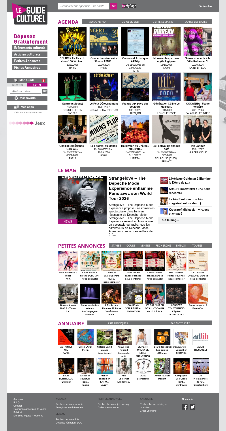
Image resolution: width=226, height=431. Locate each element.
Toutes (197, 245)
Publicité (17, 412)
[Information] (44, 80)
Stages (116, 245)
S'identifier (205, 6)
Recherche (163, 245)
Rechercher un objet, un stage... (115, 404)
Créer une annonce (108, 407)
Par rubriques (118, 323)
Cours (130, 245)
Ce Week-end (130, 22)
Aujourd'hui (97, 22)
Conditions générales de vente (29, 409)
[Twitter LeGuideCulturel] (194, 408)
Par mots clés (180, 323)
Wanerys (38, 415)
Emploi (181, 245)
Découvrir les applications (28, 112)
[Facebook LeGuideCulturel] (186, 408)
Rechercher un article (67, 419)
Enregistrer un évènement (69, 407)
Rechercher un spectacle (69, 404)
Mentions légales (22, 415)
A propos (18, 399)
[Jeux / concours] (27, 123)
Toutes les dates (195, 22)
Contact (17, 405)
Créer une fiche (148, 410)
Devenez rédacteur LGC (69, 422)
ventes (145, 245)
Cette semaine (163, 22)
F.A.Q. (16, 402)
